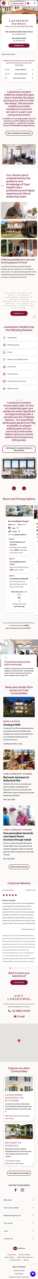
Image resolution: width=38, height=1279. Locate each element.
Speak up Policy (9, 1257)
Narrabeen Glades (19, 1270)
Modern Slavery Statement (25, 1257)
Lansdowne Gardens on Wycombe (19, 1277)
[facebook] (15, 1191)
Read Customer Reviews (19, 78)
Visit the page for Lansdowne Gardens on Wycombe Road (19, 449)
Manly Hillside (19, 1274)
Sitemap (26, 1260)
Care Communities (11, 1208)
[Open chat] (33, 1274)
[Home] (3, 3)
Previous (14, 488)
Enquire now (19, 45)
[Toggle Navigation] (35, 3)
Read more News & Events (19, 867)
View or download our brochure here (19, 133)
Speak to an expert (18, 3)
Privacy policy (12, 1254)
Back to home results (9, 54)
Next (24, 488)
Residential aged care (12, 1215)
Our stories (8, 1223)
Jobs (6, 1231)
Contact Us (8, 1239)
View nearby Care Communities (19, 1173)
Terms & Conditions (24, 1254)
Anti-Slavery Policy (15, 1260)
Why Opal (7, 1200)
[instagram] (22, 1191)
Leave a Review (19, 982)
